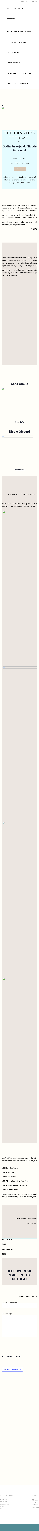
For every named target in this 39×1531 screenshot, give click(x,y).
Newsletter (4, 1502)
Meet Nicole (19, 470)
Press (2, 1506)
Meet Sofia (19, 422)
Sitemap (3, 1509)
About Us (3, 1499)
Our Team (24, 2)
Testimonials (4, 1504)
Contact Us (34, 2)
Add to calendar (13, 1369)
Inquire (20, 169)
